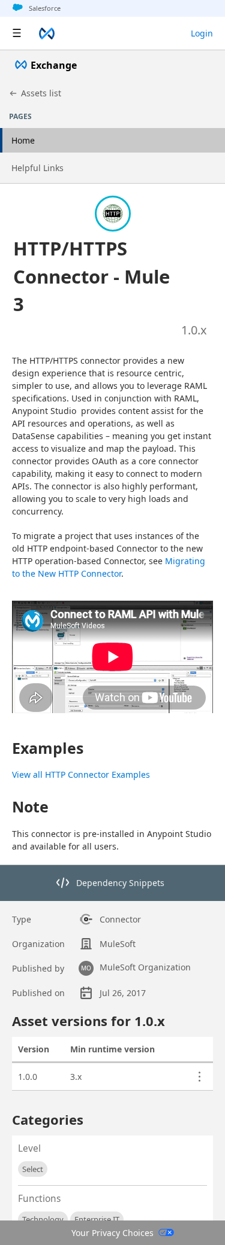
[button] (98, 276)
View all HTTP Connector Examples (81, 774)
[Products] (17, 33)
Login (202, 33)
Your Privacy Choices (112, 1232)
